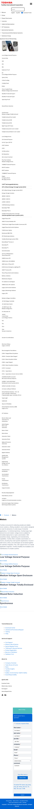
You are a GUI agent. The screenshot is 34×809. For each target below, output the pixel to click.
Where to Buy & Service (11, 644)
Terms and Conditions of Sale (15, 802)
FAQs (6, 633)
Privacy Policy (9, 800)
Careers (7, 671)
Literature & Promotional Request (14, 630)
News (6, 667)
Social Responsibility (11, 674)
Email (16, 750)
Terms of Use (16, 800)
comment (17, 763)
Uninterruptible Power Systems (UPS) (12, 215)
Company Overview (10, 663)
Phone (16, 755)
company (17, 744)
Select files (22, 777)
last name (17, 733)
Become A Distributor (11, 652)
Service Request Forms (11, 646)
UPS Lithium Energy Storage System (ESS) (14, 187)
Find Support (9, 642)
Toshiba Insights (10, 669)
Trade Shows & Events (11, 665)
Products (6, 515)
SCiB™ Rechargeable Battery (10, 184)
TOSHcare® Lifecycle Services (13, 648)
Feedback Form (9, 654)
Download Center (10, 628)
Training (7, 631)
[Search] (23, 9)
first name (17, 727)
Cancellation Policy (24, 800)
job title (16, 738)
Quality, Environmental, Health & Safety (16, 673)
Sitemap (24, 802)
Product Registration (11, 650)
